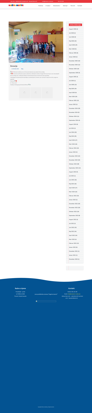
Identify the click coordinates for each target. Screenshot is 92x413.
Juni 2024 (71, 132)
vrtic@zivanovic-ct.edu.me (47, 1)
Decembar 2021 (73, 251)
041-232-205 (61, 1)
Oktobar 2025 (73, 69)
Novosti (73, 5)
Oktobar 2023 (73, 164)
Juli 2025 (71, 80)
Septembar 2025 (73, 73)
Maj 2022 (71, 231)
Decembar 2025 (73, 61)
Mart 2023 (72, 192)
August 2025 (72, 76)
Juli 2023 (71, 176)
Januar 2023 (72, 200)
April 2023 (72, 188)
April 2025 (72, 92)
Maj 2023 (71, 184)
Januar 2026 (72, 57)
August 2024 (72, 124)
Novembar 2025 (73, 65)
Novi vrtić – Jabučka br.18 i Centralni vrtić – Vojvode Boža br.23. (24, 1)
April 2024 (72, 140)
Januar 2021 (72, 255)
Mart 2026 (72, 49)
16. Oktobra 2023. (15, 68)
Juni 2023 (71, 180)
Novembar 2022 (73, 207)
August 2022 (72, 219)
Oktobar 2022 (73, 211)
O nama (48, 5)
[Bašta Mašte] (16, 5)
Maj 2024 (71, 136)
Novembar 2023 (73, 160)
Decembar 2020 (73, 259)
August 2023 (72, 172)
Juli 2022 (71, 223)
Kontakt (80, 5)
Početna (40, 5)
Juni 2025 (71, 84)
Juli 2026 (71, 33)
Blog (22, 68)
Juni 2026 (71, 37)
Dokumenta (56, 5)
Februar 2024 (72, 148)
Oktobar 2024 (73, 116)
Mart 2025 (72, 96)
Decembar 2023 (73, 156)
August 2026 (72, 29)
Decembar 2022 (73, 203)
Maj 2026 (71, 41)
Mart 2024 (72, 144)
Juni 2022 (71, 227)
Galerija (65, 5)
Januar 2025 (72, 104)
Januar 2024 (72, 152)
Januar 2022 (72, 247)
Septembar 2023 (73, 168)
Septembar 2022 (73, 215)
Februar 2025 (72, 100)
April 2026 (72, 45)
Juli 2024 (71, 128)
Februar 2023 (72, 196)
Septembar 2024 (73, 120)
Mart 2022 (72, 239)
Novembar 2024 (73, 112)
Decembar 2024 (73, 108)
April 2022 (72, 235)
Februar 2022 (72, 243)
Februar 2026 (72, 53)
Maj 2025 (71, 88)
